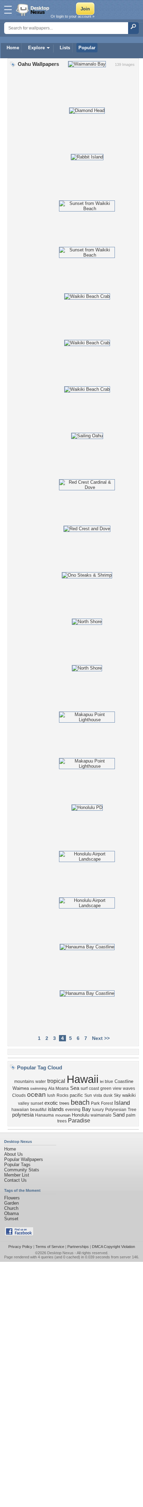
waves (129, 1088)
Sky (117, 1095)
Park (95, 1103)
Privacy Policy (20, 1247)
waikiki (129, 1095)
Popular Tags (17, 1164)
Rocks (62, 1095)
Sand (119, 1115)
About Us (13, 1154)
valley (23, 1103)
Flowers (12, 1197)
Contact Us (15, 1180)
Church (11, 1208)
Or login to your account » (72, 16)
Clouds (19, 1095)
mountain (62, 1115)
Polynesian (115, 1109)
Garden (11, 1203)
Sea (74, 1088)
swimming (38, 1088)
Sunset (11, 1218)
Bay (86, 1109)
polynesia (23, 1115)
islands (56, 1109)
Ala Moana (58, 1088)
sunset (37, 1103)
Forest (107, 1103)
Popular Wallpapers (23, 1159)
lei (101, 1081)
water (40, 1081)
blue (109, 1081)
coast (94, 1088)
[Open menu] (8, 9)
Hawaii (83, 1079)
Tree (132, 1109)
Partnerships (78, 1247)
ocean (36, 1094)
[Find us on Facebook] (19, 1234)
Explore (36, 47)
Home (13, 47)
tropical (56, 1081)
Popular (86, 47)
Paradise (79, 1120)
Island (122, 1102)
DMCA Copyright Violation (113, 1247)
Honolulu (80, 1115)
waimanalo (101, 1115)
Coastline (124, 1081)
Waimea (20, 1088)
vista (97, 1095)
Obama (11, 1213)
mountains (24, 1081)
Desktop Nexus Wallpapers (33, 9)
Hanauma (44, 1115)
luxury (98, 1109)
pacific (76, 1095)
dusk (107, 1095)
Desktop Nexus (60, 1253)
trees (64, 1103)
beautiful (38, 1109)
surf (84, 1088)
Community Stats (21, 1169)
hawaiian (20, 1109)
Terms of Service (49, 1247)
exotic (51, 1103)
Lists (65, 47)
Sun (88, 1095)
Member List (16, 1175)
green (105, 1088)
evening (73, 1109)
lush (51, 1095)
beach (80, 1102)
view (117, 1088)
